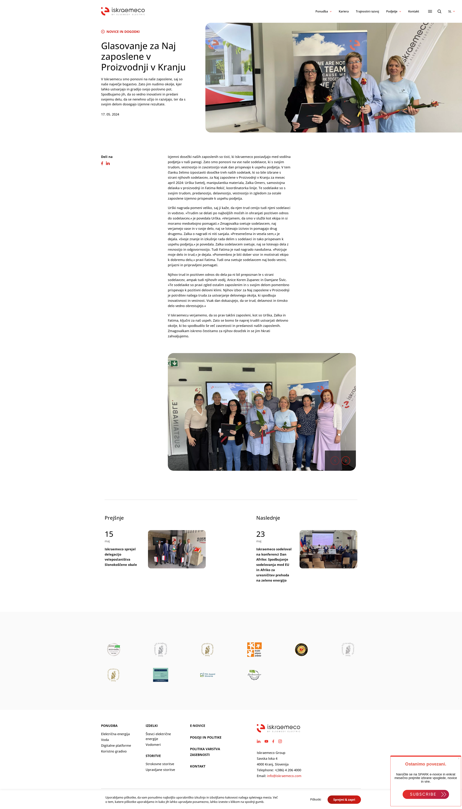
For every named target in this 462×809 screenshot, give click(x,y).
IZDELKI (152, 725)
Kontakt (413, 11)
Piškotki (315, 799)
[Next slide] (345, 460)
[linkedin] (258, 741)
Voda (105, 740)
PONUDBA (109, 725)
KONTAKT (197, 766)
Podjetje (391, 11)
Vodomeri (153, 744)
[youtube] (266, 741)
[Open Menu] (430, 11)
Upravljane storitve (160, 769)
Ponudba (321, 11)
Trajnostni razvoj (367, 11)
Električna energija (115, 734)
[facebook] (273, 741)
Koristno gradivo (114, 751)
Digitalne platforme (116, 745)
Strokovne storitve (160, 764)
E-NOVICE (197, 725)
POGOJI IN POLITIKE (205, 737)
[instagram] (280, 741)
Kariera (344, 11)
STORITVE (153, 756)
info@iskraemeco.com (284, 776)
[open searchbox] (439, 11)
